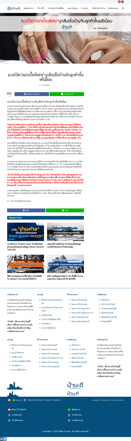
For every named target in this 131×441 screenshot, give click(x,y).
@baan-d (19, 400)
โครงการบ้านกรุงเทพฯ (80, 308)
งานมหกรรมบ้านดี (108, 308)
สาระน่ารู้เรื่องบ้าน (48, 328)
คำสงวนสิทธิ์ (106, 321)
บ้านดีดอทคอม (112, 8)
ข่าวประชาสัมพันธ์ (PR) (50, 319)
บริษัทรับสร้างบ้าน (98, 8)
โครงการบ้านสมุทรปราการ (82, 313)
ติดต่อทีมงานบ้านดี (109, 317)
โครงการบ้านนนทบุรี (79, 317)
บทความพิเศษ (72, 8)
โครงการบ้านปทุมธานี (80, 321)
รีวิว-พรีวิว (40, 8)
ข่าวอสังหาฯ (46, 323)
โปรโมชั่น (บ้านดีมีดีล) (56, 8)
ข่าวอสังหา (84, 8)
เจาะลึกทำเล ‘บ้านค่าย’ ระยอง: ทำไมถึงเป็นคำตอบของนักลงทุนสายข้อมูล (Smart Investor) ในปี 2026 (25, 247)
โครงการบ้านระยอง (79, 304)
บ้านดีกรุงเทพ (47, 400)
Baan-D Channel (18, 409)
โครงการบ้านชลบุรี (79, 300)
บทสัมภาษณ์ (46, 315)
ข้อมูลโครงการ (29, 8)
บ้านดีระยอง (38, 400)
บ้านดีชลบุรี (30, 400)
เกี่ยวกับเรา (105, 300)
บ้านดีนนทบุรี (57, 400)
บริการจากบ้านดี (108, 304)
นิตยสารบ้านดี (107, 313)
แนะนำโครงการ (18, 352)
